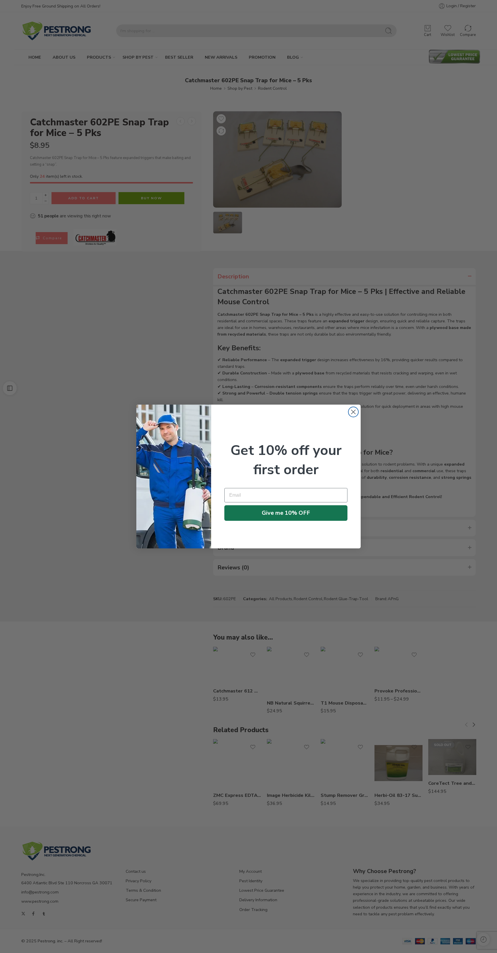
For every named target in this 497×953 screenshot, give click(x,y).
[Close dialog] (353, 412)
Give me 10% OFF (286, 513)
